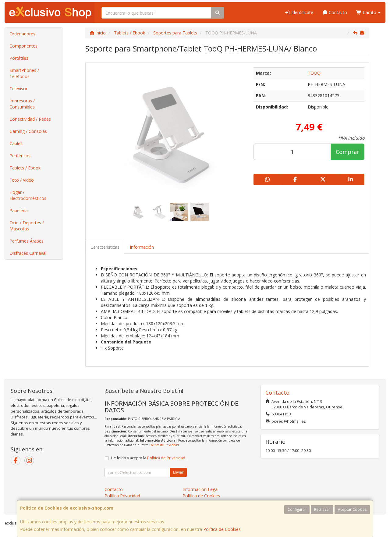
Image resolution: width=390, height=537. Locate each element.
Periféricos (19, 155)
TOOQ (314, 73)
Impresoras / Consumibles (22, 104)
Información (142, 247)
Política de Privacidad (164, 445)
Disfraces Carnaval (27, 253)
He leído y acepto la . (148, 458)
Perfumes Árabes (26, 241)
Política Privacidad (122, 496)
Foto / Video (21, 180)
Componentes (23, 46)
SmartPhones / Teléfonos (24, 73)
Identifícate (301, 12)
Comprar (347, 151)
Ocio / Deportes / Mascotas (26, 226)
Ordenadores (22, 34)
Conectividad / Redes (30, 119)
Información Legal (200, 489)
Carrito (370, 12)
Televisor (18, 88)
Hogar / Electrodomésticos (27, 195)
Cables (16, 143)
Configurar (297, 509)
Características (104, 247)
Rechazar (322, 509)
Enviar (178, 472)
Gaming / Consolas (28, 131)
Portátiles (18, 58)
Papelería (18, 210)
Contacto (337, 12)
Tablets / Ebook (25, 168)
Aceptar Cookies (352, 509)
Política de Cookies (222, 529)
